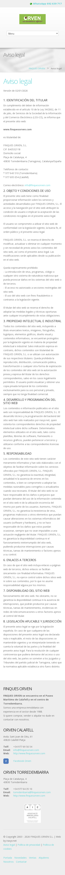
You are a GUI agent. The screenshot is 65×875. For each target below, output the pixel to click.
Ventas (32, 857)
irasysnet (11, 840)
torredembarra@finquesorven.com (32, 792)
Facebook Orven (20, 760)
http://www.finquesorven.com (29, 753)
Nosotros (8, 861)
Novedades (20, 857)
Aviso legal (9, 844)
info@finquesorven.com (37, 185)
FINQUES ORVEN (37, 68)
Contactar (21, 861)
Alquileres (44, 857)
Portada (7, 857)
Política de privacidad (29, 844)
